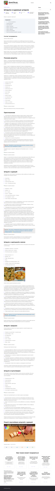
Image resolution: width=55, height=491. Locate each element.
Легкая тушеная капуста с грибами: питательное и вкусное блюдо (21, 458)
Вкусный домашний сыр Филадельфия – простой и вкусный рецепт (43, 13)
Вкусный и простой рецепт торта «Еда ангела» (34, 458)
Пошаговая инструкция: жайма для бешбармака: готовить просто (43, 18)
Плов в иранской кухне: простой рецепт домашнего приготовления (44, 32)
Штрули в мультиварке (10, 30)
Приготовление (9, 24)
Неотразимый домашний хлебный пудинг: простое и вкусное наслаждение (44, 22)
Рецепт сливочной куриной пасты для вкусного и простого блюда (21, 474)
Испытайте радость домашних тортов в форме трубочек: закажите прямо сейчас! (9, 477)
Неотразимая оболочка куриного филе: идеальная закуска (9, 458)
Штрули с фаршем (9, 29)
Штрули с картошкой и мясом (11, 27)
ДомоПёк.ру (13, 2)
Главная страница (6, 7)
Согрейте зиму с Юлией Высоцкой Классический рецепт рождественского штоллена (43, 28)
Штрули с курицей (9, 26)
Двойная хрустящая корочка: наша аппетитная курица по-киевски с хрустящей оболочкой (46, 459)
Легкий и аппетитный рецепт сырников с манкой (46, 473)
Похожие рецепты (9, 23)
